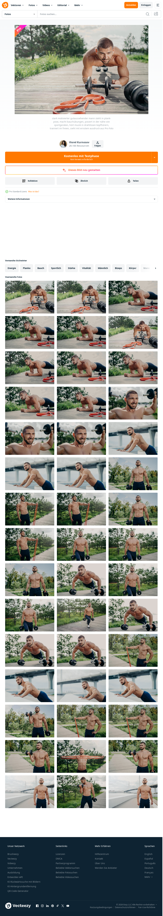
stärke (71, 268)
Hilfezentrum (102, 854)
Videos (46, 5)
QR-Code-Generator (17, 890)
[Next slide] (150, 268)
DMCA (58, 858)
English (146, 854)
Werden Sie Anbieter (106, 867)
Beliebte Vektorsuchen (67, 867)
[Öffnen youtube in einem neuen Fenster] (68, 905)
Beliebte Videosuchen (66, 877)
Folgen (96, 145)
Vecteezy (11, 858)
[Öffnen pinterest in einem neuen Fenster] (52, 905)
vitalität (86, 268)
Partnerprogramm (65, 863)
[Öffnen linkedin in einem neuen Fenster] (47, 905)
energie (12, 268)
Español (146, 858)
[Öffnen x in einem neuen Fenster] (62, 905)
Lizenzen (60, 854)
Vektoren (16, 5)
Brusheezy (12, 854)
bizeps (118, 268)
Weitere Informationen (19, 199)
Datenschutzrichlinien (123, 907)
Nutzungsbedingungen (99, 907)
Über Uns (100, 863)
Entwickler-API (14, 877)
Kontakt (99, 858)
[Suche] (145, 14)
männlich (103, 268)
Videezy (11, 863)
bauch (40, 268)
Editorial (62, 5)
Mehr (77, 5)
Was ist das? (33, 191)
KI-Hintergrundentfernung (21, 886)
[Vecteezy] (5, 5)
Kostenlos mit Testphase (80, 157)
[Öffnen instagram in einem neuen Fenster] (42, 905)
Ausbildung (13, 872)
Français (146, 872)
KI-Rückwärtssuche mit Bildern (23, 881)
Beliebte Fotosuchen (66, 872)
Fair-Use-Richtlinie (144, 907)
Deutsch (146, 867)
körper (132, 268)
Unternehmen (14, 867)
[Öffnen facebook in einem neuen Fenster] (37, 905)
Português (147, 863)
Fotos (32, 5)
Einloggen (144, 5)
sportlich (56, 268)
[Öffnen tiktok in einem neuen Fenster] (57, 905)
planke (26, 268)
